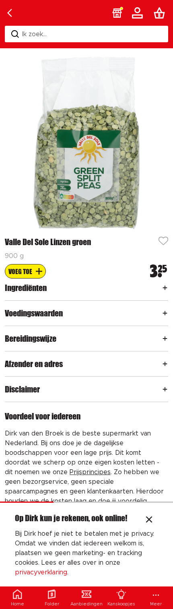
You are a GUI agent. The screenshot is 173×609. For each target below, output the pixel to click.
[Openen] (165, 288)
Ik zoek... (34, 34)
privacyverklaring (41, 572)
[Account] (139, 13)
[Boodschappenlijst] (161, 13)
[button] (117, 13)
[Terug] (9, 13)
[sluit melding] (149, 520)
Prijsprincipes (90, 472)
